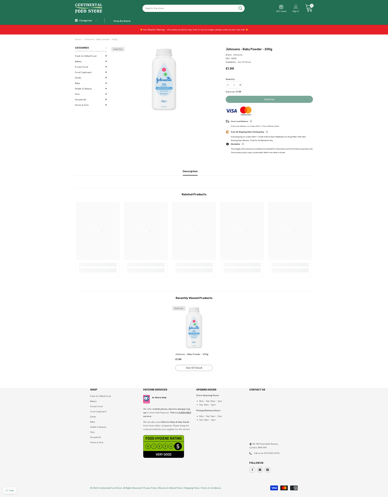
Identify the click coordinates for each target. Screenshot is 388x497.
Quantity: (230, 79)
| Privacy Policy (150, 488)
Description (190, 171)
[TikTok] (267, 470)
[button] (91, 55)
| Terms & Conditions (210, 488)
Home (78, 39)
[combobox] (189, 8)
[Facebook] (252, 470)
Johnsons (237, 54)
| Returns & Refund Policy (170, 488)
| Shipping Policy (191, 488)
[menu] (76, 20)
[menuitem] (91, 56)
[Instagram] (260, 470)
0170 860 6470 (271, 453)
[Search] (193, 8)
